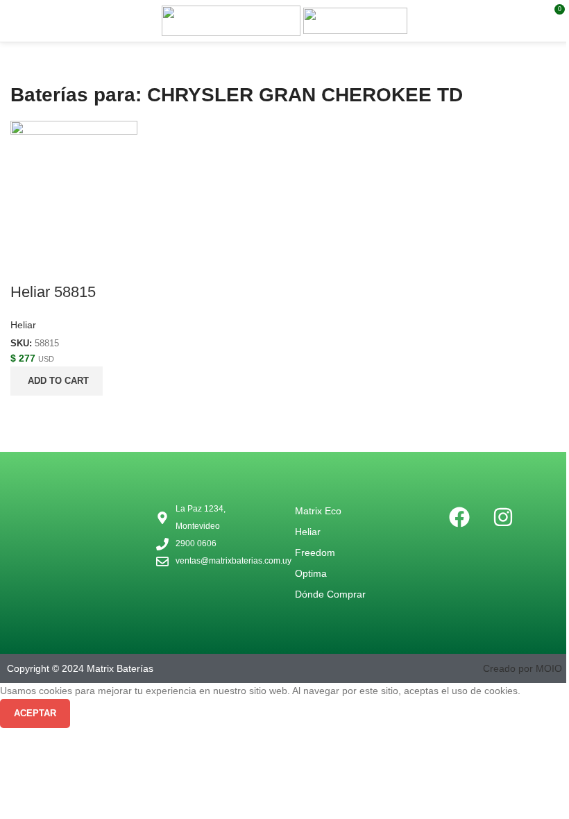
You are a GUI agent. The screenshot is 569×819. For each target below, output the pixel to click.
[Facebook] (459, 517)
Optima (311, 573)
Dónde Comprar (330, 594)
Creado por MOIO (522, 668)
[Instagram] (503, 517)
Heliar (23, 324)
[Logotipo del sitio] (232, 20)
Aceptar (35, 713)
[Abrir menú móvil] (15, 21)
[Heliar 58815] (73, 183)
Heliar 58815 (53, 292)
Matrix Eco (318, 510)
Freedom (315, 552)
